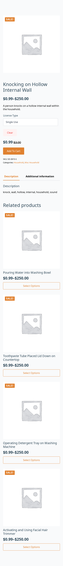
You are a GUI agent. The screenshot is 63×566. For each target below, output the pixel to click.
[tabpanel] (31, 189)
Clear (10, 132)
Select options (31, 286)
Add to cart (13, 151)
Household (19, 162)
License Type (10, 115)
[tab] (11, 176)
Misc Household (32, 162)
